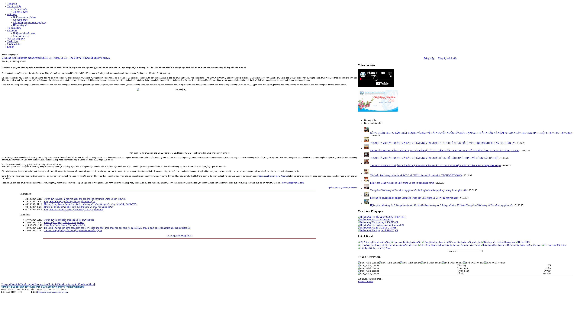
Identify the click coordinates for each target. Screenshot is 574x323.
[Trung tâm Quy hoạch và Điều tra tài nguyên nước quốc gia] (451, 242)
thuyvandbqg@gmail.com (293, 183)
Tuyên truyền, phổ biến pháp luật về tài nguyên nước (69, 219)
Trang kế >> (187, 235)
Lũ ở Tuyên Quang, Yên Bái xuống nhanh (64, 222)
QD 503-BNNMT (384, 219)
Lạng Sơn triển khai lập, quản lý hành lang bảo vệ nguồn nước (73, 209)
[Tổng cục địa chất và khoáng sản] (498, 242)
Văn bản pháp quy (65, 284)
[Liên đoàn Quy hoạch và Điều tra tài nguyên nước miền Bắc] (388, 245)
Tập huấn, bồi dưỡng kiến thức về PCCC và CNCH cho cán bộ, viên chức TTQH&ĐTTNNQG (416, 175)
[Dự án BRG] (523, 242)
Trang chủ (6, 284)
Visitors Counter (365, 281)
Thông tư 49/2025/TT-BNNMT (390, 217)
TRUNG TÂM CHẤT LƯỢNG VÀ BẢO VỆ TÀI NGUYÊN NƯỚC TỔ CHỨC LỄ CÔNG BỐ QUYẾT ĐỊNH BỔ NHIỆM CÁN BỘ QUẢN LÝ (442, 143)
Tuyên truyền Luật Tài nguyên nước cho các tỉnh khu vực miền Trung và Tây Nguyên (85, 199)
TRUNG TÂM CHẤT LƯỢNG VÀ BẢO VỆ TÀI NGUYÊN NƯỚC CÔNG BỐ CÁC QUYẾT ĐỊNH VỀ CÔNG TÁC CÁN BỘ (434, 158)
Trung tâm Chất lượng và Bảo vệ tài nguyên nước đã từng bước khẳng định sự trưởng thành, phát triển (418, 190)
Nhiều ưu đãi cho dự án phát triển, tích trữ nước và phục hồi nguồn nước (78, 207)
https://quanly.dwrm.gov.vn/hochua (273, 176)
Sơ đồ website (81, 284)
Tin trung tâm (41, 284)
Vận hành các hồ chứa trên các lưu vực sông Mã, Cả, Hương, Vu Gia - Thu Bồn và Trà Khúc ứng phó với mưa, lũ (56, 58)
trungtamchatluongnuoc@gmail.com (52, 292)
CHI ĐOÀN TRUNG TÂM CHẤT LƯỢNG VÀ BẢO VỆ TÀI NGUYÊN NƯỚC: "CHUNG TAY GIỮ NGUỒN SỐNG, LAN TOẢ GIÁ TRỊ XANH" (444, 150)
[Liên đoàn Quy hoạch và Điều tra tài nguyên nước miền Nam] (511, 245)
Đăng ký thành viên (447, 58)
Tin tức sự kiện (27, 284)
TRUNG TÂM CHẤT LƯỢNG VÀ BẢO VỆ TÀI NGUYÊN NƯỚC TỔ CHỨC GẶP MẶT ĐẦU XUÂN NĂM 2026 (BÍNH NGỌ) (435, 165)
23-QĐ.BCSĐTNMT (385, 227)
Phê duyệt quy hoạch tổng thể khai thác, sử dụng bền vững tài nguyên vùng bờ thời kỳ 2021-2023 (90, 204)
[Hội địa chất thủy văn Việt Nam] (374, 248)
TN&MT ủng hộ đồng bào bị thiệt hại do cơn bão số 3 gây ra (73, 230)
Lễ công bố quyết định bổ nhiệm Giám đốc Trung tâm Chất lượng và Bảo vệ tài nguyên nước (414, 197)
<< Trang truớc (174, 235)
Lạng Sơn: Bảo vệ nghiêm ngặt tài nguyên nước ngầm (69, 201)
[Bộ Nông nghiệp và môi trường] (374, 242)
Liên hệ (91, 284)
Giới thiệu (15, 284)
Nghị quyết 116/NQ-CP (386, 230)
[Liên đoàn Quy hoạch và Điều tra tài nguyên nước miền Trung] (449, 245)
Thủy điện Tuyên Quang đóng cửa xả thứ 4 (64, 225)
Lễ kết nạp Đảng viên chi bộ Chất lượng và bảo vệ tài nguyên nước (402, 183)
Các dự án (52, 284)
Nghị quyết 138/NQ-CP (386, 222)
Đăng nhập (429, 58)
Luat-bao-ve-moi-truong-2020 (389, 225)
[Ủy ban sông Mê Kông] (554, 245)
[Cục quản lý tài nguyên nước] (406, 242)
